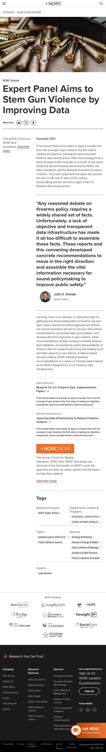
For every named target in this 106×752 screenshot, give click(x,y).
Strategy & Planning (82, 537)
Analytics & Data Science (84, 553)
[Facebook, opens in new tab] (81, 710)
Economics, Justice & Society (87, 516)
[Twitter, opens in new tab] (94, 710)
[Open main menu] (4, 3)
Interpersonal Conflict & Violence (55, 537)
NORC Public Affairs (49, 513)
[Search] (102, 3)
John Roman (45, 573)
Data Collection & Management (88, 547)
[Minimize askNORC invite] (103, 725)
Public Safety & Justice (50, 542)
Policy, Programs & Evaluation (87, 558)
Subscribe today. (46, 481)
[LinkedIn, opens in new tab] (88, 710)
